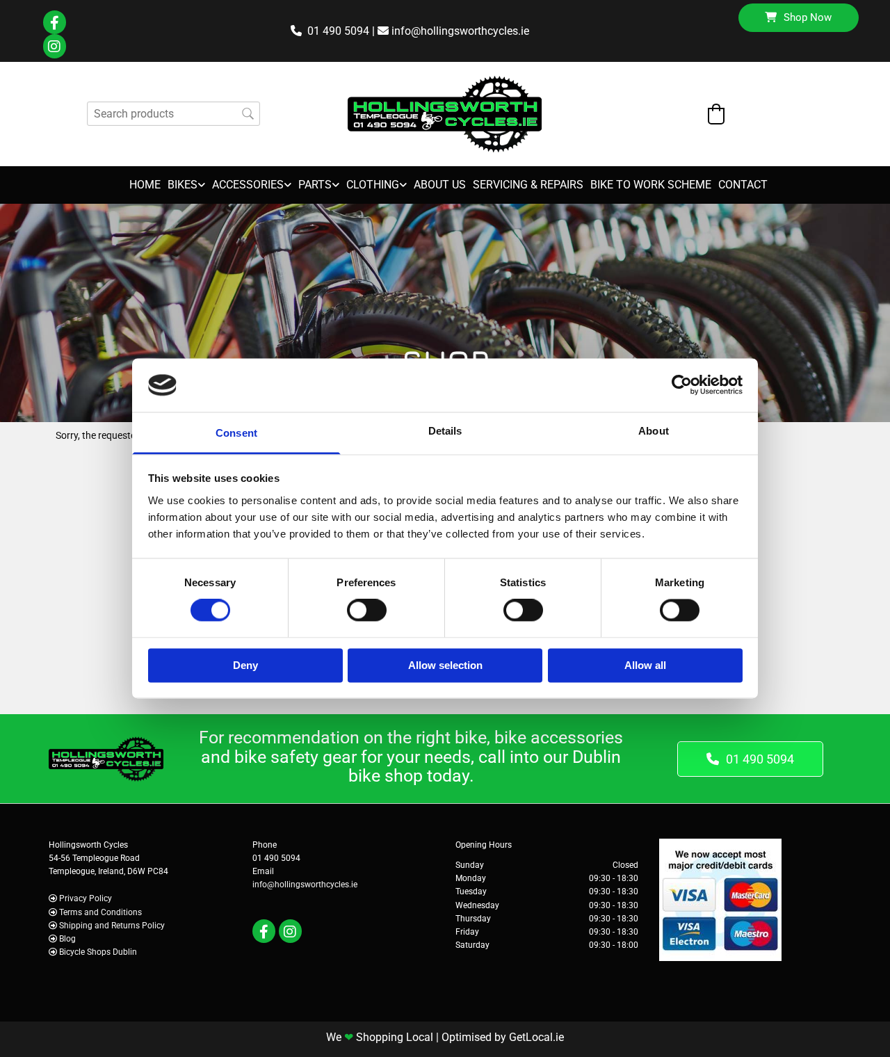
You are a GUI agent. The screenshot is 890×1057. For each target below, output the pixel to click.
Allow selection (445, 665)
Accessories (248, 184)
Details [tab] (445, 431)
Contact (743, 184)
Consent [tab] (236, 433)
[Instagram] (54, 47)
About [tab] (653, 431)
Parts (315, 184)
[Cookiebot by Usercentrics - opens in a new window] (682, 385)
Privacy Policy (85, 898)
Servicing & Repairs (528, 184)
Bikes (182, 184)
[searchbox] (173, 114)
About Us (440, 184)
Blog (67, 939)
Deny (245, 665)
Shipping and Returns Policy (112, 925)
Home (145, 184)
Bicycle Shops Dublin (98, 952)
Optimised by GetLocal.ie (503, 1037)
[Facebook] (54, 22)
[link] (183, 185)
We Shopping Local (379, 1037)
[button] (798, 17)
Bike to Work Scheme (650, 184)
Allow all (645, 665)
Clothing (372, 184)
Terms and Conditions (100, 912)
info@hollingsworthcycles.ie (460, 31)
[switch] (367, 610)
